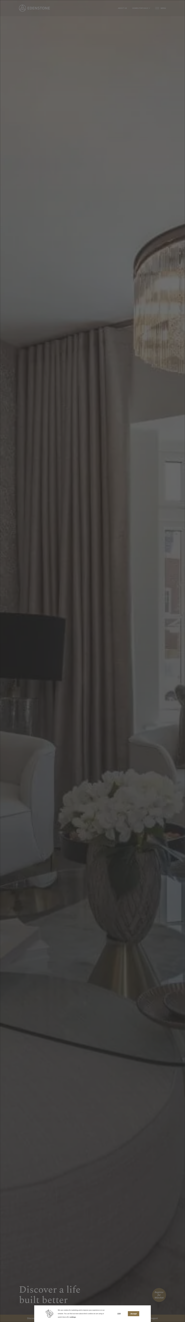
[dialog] (92, 661)
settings (73, 1317)
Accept (133, 1314)
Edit (119, 1313)
